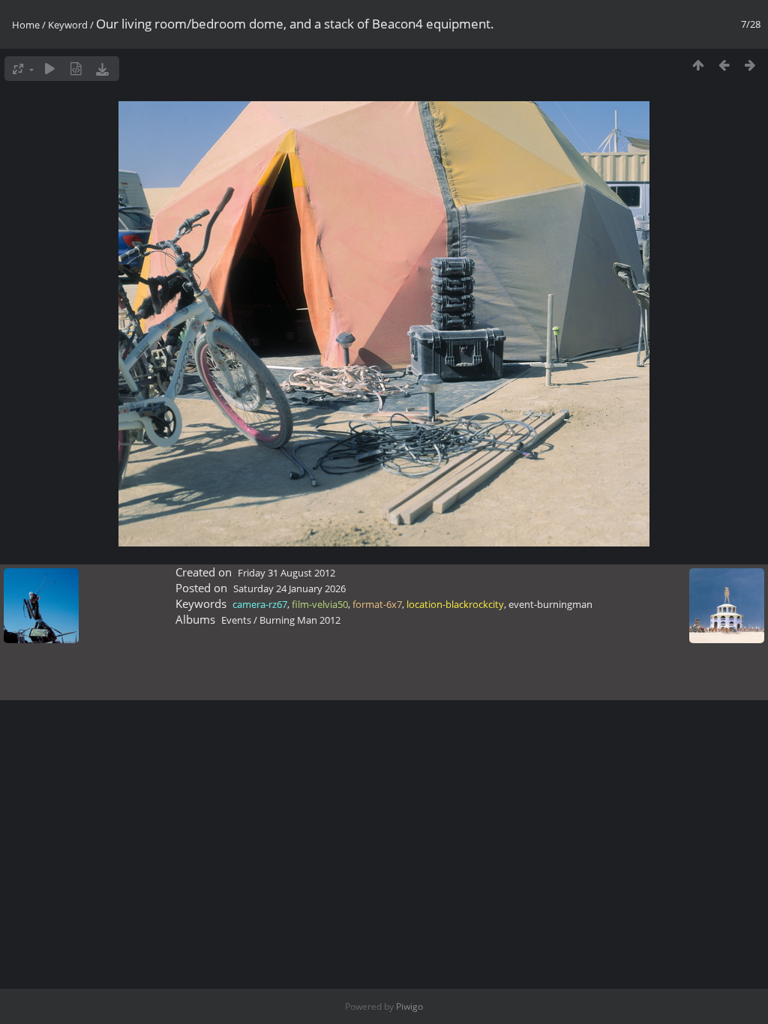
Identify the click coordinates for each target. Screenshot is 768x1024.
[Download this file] (102, 68)
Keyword (68, 24)
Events (236, 620)
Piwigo (409, 1006)
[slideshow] (50, 68)
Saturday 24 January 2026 (289, 588)
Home (26, 24)
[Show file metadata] (76, 68)
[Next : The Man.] (750, 64)
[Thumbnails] (698, 64)
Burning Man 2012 (300, 620)
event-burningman (550, 604)
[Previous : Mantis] (724, 64)
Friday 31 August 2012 (286, 572)
